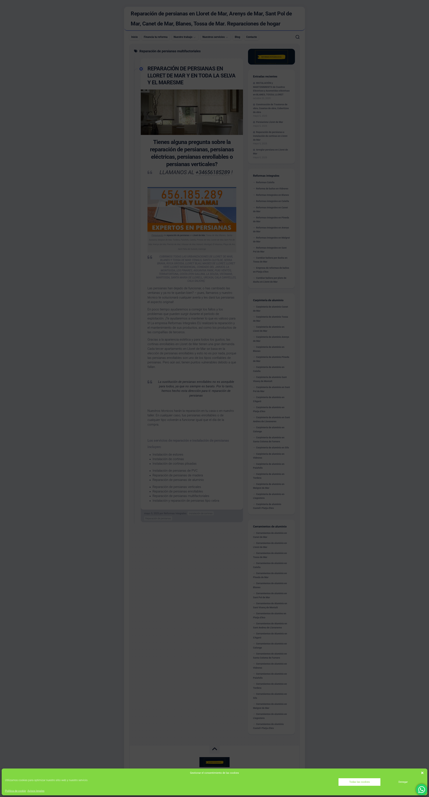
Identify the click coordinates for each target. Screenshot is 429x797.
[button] (422, 773)
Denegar (403, 781)
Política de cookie (15, 790)
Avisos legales (35, 790)
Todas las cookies (359, 781)
